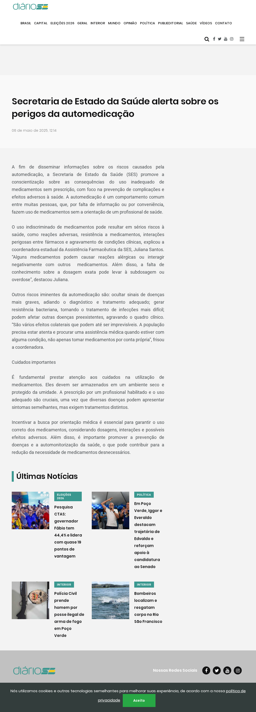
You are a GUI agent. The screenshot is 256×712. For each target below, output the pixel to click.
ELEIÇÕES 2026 (62, 23)
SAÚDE (191, 23)
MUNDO (114, 23)
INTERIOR (97, 23)
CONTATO (223, 23)
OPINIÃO (130, 23)
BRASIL (25, 23)
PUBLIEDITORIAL (170, 23)
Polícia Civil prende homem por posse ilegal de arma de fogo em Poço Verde (69, 614)
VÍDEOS (206, 23)
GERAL (82, 23)
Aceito (139, 700)
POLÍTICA (147, 23)
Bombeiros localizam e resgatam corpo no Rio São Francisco (148, 607)
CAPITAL (41, 23)
